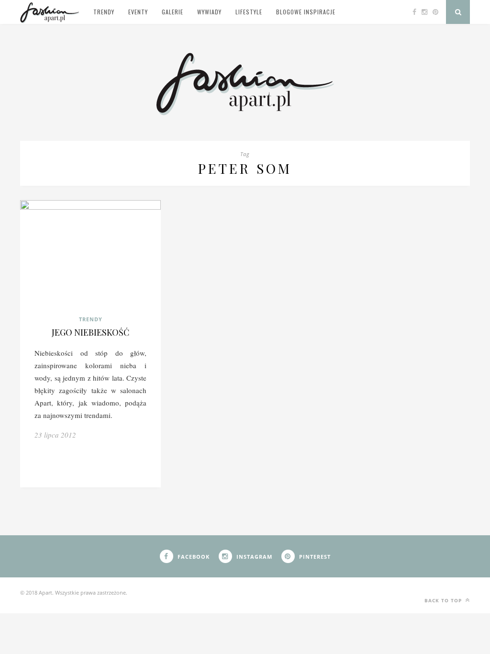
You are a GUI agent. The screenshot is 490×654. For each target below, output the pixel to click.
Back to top (444, 600)
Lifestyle (248, 12)
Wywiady (209, 12)
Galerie (172, 12)
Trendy (103, 12)
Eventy (138, 12)
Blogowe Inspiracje (305, 12)
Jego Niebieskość (90, 332)
